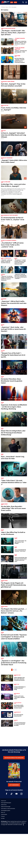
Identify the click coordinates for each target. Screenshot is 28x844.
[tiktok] (11, 794)
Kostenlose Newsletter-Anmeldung (14, 757)
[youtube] (16, 794)
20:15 (15, 2)
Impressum (3, 800)
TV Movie (3, 7)
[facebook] (7, 794)
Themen (3, 816)
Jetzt (12, 2)
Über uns (3, 812)
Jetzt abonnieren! (14, 785)
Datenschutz (4, 804)
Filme (10, 7)
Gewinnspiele (4, 814)
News (7, 7)
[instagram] (21, 794)
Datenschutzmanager (5, 806)
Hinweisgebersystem (5, 810)
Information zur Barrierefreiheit (8, 808)
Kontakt (2, 818)
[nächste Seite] (15, 670)
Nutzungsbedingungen (6, 802)
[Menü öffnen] (26, 2)
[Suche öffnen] (23, 2)
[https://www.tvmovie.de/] (5, 2)
